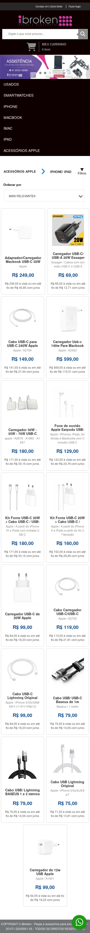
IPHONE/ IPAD (60, 171)
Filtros (82, 173)
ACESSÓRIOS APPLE (20, 171)
